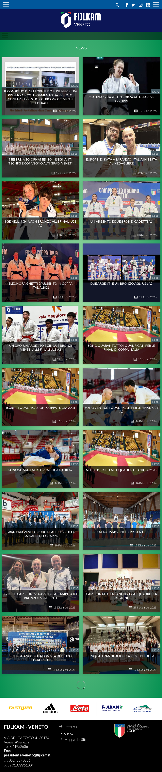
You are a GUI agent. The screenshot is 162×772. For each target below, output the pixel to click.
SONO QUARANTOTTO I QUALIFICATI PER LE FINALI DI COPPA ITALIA (121, 347)
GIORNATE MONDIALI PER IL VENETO (40, 718)
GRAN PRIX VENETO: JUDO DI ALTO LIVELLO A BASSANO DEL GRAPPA (41, 534)
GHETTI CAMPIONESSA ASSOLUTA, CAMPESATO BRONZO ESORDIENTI (40, 596)
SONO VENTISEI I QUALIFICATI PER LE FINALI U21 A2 (121, 409)
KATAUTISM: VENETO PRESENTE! (121, 532)
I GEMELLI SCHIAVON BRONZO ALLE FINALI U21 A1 (40, 223)
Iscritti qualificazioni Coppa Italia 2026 (40, 407)
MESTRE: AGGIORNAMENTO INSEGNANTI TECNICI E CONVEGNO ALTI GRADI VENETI (40, 161)
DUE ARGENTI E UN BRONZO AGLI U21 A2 (121, 283)
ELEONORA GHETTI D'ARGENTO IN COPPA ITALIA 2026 (40, 285)
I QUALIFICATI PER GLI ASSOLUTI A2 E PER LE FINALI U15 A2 (121, 720)
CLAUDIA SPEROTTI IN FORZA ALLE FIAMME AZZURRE (121, 99)
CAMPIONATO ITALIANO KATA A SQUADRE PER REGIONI (121, 596)
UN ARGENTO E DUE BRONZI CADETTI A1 (121, 221)
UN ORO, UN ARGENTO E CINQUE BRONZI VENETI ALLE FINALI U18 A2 (40, 347)
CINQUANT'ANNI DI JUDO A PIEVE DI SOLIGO (121, 656)
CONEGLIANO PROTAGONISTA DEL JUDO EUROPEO (40, 658)
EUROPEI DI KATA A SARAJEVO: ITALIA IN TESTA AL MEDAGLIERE (121, 161)
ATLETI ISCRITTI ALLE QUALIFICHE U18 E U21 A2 (121, 470)
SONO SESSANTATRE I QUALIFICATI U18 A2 (40, 470)
